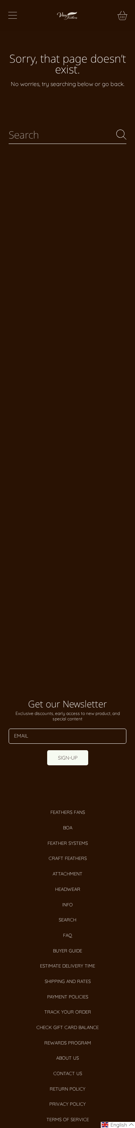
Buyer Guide (67, 950)
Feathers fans (67, 812)
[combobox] (67, 134)
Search (67, 920)
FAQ (67, 935)
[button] (13, 15)
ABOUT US (67, 1058)
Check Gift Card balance (67, 1027)
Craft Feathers (68, 858)
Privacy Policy (67, 1104)
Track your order (67, 1012)
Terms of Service (67, 1119)
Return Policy (67, 1089)
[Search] (121, 134)
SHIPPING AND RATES (68, 981)
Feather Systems (68, 843)
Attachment (67, 873)
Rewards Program (67, 1043)
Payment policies (67, 997)
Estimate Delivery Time (67, 966)
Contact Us (67, 1073)
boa (67, 827)
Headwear (67, 889)
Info (67, 904)
